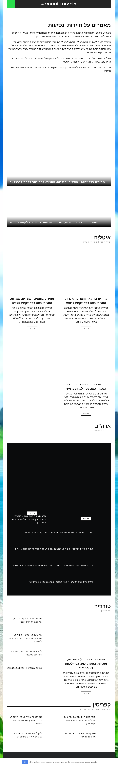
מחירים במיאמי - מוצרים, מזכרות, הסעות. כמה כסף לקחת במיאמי (59, 532)
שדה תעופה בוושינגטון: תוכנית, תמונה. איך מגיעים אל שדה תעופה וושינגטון (28, 519)
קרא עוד (86, 328)
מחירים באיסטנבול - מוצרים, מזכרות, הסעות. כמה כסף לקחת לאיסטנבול (86, 664)
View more (59, 114)
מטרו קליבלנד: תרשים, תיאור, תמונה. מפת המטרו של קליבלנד (61, 582)
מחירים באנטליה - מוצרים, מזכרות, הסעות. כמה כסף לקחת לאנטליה (25, 638)
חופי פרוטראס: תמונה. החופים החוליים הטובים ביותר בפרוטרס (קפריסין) (79, 720)
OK (25, 762)
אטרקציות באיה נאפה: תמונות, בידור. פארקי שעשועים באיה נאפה (26, 720)
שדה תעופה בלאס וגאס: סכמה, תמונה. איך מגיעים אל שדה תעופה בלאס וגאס (53, 565)
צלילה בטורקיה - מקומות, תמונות (24, 668)
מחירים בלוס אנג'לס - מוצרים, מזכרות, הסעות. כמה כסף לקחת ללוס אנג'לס (54, 549)
